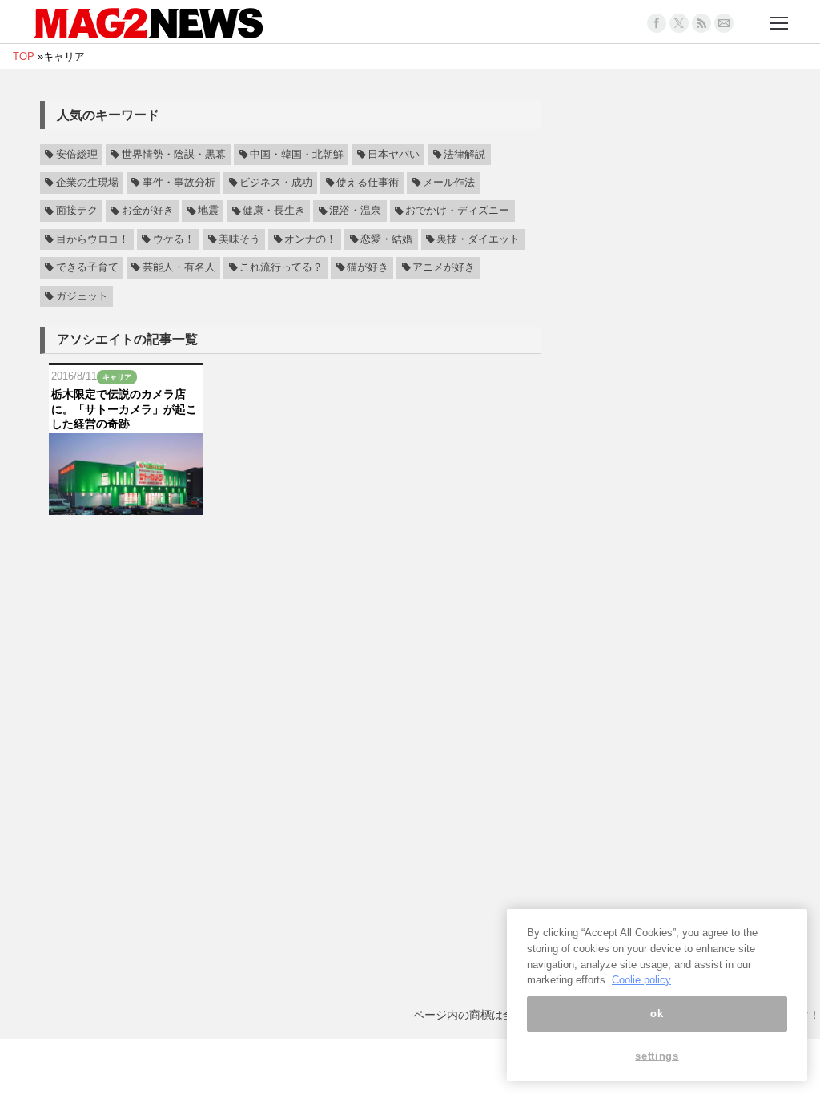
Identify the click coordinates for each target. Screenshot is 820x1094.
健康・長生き (274, 211)
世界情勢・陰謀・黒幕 (174, 154)
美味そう (239, 239)
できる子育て (87, 267)
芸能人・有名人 (179, 267)
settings (656, 1056)
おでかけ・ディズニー (457, 211)
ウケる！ (174, 239)
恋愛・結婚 (386, 239)
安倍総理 (77, 154)
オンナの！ (310, 239)
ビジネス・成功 (275, 182)
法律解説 (464, 154)
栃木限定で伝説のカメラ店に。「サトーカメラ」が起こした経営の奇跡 (124, 408)
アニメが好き (443, 267)
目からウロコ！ (92, 239)
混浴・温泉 (355, 211)
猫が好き (367, 267)
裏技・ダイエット (478, 239)
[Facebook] (656, 23)
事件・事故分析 (179, 182)
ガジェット (82, 296)
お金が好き (148, 211)
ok (656, 1014)
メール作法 (449, 182)
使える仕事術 (367, 182)
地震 (208, 211)
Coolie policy (641, 980)
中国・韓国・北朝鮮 (297, 154)
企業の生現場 (87, 182)
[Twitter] (679, 23)
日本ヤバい (394, 154)
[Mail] (724, 23)
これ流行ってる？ (281, 267)
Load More (290, 545)
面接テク (77, 211)
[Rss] (701, 23)
